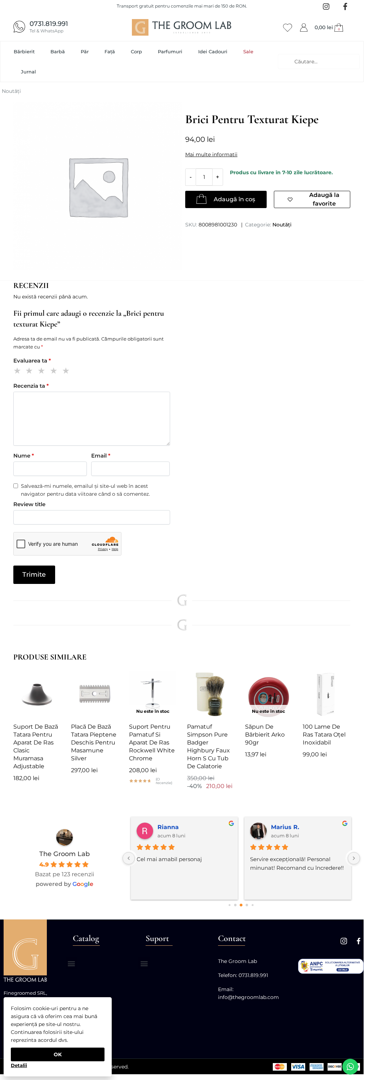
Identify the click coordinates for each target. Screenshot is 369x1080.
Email (100, 455)
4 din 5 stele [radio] (55, 371)
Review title (29, 504)
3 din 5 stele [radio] (42, 371)
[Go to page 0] (230, 905)
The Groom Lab (64, 854)
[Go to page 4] (253, 905)
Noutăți (11, 91)
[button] (329, 27)
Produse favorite (287, 26)
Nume (23, 455)
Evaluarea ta (32, 360)
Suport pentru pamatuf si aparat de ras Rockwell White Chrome (152, 742)
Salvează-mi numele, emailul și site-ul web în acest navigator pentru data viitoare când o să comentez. (85, 490)
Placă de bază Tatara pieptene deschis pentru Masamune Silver (93, 742)
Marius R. (285, 827)
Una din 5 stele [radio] (18, 371)
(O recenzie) (164, 781)
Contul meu (304, 26)
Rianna (168, 827)
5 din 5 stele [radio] (67, 371)
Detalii (19, 1065)
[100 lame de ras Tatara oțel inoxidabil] (326, 694)
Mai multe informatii (211, 154)
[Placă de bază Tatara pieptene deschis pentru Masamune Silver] (94, 694)
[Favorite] (49, 681)
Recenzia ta (31, 385)
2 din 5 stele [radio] (30, 371)
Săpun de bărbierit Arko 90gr (265, 734)
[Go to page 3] (247, 905)
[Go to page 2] (241, 905)
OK (58, 1054)
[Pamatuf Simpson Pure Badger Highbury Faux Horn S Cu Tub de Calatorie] (210, 694)
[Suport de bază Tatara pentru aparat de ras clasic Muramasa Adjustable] (37, 694)
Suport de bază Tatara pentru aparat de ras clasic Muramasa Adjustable (35, 746)
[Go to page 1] (235, 905)
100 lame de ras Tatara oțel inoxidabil (324, 734)
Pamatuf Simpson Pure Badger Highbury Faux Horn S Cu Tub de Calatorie (208, 746)
